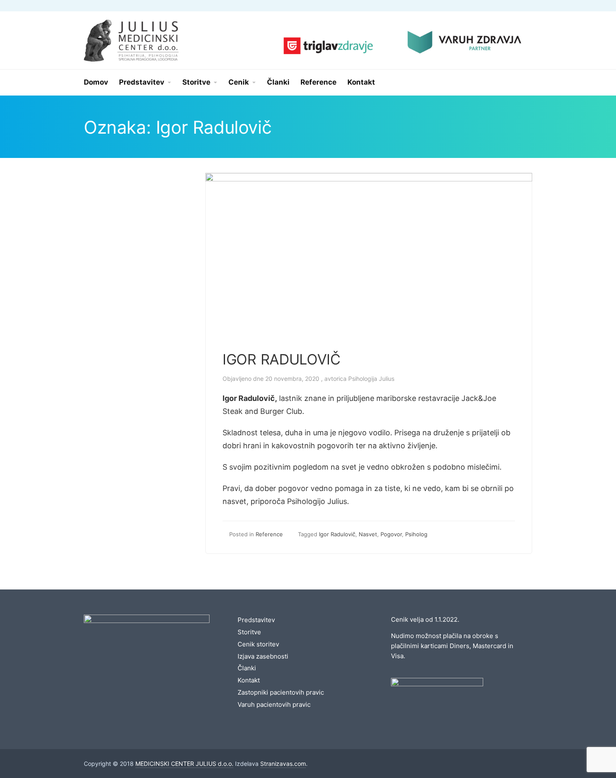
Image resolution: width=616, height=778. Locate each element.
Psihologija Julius (371, 378)
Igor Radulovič (337, 534)
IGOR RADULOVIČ (282, 359)
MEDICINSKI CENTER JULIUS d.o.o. (184, 763)
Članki (247, 668)
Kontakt (249, 680)
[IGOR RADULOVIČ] (368, 178)
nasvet (368, 534)
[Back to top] (586, 748)
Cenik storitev (258, 644)
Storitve (249, 632)
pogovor (391, 534)
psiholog (416, 534)
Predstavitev (256, 620)
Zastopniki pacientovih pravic (281, 692)
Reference (269, 534)
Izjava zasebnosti (263, 656)
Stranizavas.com (283, 763)
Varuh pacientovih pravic (274, 704)
